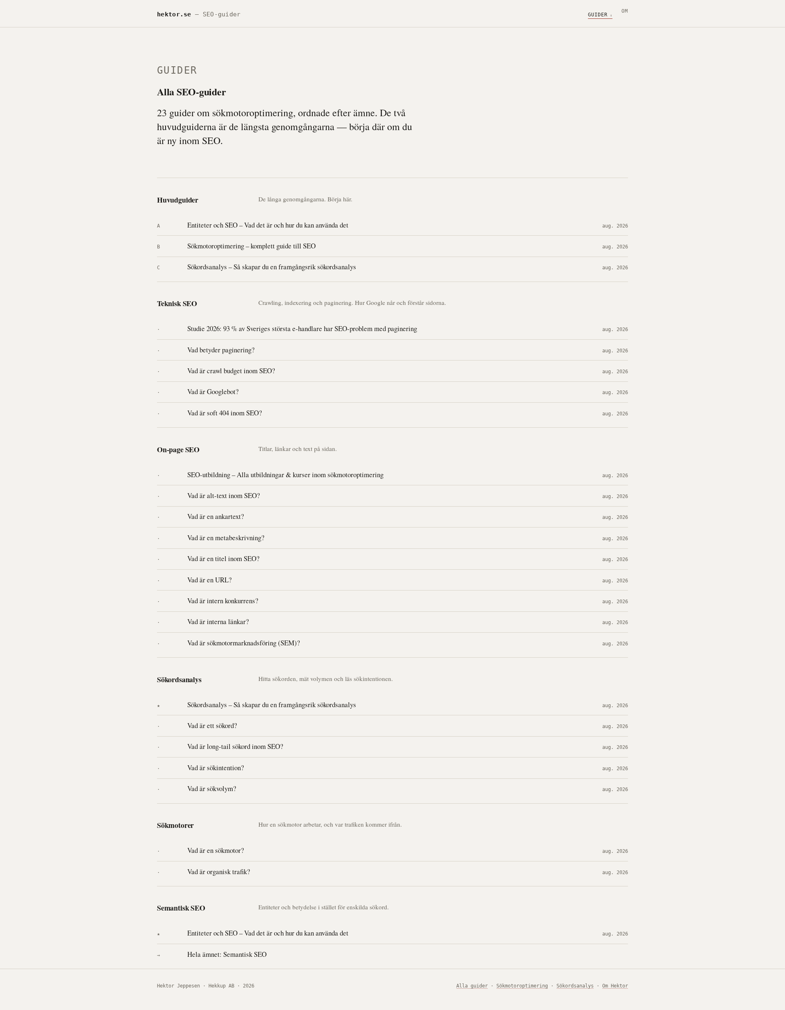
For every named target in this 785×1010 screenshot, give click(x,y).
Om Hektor (615, 986)
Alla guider (472, 986)
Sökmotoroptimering (522, 986)
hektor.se (174, 14)
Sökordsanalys (575, 986)
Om (624, 11)
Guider (598, 15)
